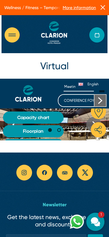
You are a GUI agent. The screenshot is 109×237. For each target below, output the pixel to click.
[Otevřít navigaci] (15, 35)
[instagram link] (24, 172)
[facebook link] (44, 172)
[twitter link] (85, 172)
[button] (95, 222)
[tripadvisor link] (65, 172)
